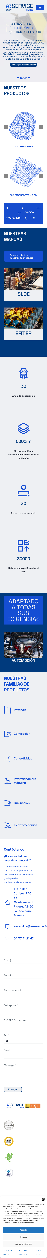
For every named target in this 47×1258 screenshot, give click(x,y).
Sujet (7, 1050)
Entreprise (11, 1005)
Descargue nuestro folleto (23, 64)
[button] (43, 1199)
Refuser (23, 1237)
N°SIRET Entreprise (15, 1020)
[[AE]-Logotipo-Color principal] (19, 4)
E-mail (8, 975)
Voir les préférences (23, 1244)
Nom (7, 960)
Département (12, 990)
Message (10, 1065)
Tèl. (6, 1035)
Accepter (23, 1230)
